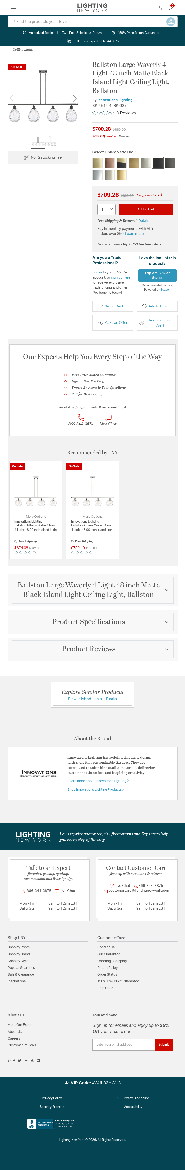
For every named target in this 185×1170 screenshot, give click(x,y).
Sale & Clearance (21, 974)
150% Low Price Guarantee (118, 981)
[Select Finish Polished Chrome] (97, 175)
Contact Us (106, 947)
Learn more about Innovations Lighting (97, 781)
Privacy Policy (52, 1098)
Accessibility (133, 1107)
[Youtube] (32, 1060)
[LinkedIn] (38, 1060)
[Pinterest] (9, 1060)
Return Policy (107, 968)
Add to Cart (146, 209)
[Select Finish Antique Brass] (97, 163)
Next (74, 98)
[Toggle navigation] (13, 7)
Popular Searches (21, 968)
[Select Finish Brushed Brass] (134, 163)
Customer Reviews (22, 1045)
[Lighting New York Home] (92, 8)
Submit (164, 1044)
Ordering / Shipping (112, 961)
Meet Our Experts (21, 1025)
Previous (11, 98)
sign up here (120, 277)
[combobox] (93, 21)
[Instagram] (26, 1060)
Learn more (134, 234)
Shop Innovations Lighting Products (94, 789)
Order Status (107, 974)
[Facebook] (14, 1060)
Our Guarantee (108, 954)
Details (124, 136)
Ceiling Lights (23, 49)
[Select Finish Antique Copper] (110, 163)
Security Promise (52, 1107)
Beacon (165, 289)
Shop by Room (19, 947)
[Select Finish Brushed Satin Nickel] (146, 163)
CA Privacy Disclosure (133, 1098)
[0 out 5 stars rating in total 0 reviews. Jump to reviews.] (26, 552)
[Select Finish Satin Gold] (122, 175)
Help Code (105, 988)
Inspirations (17, 981)
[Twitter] (19, 1060)
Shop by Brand (19, 954)
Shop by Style (18, 961)
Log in (97, 272)
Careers (14, 1038)
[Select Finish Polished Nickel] (110, 175)
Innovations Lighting (114, 100)
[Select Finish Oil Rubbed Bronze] (170, 163)
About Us (15, 1032)
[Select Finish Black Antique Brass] (122, 163)
